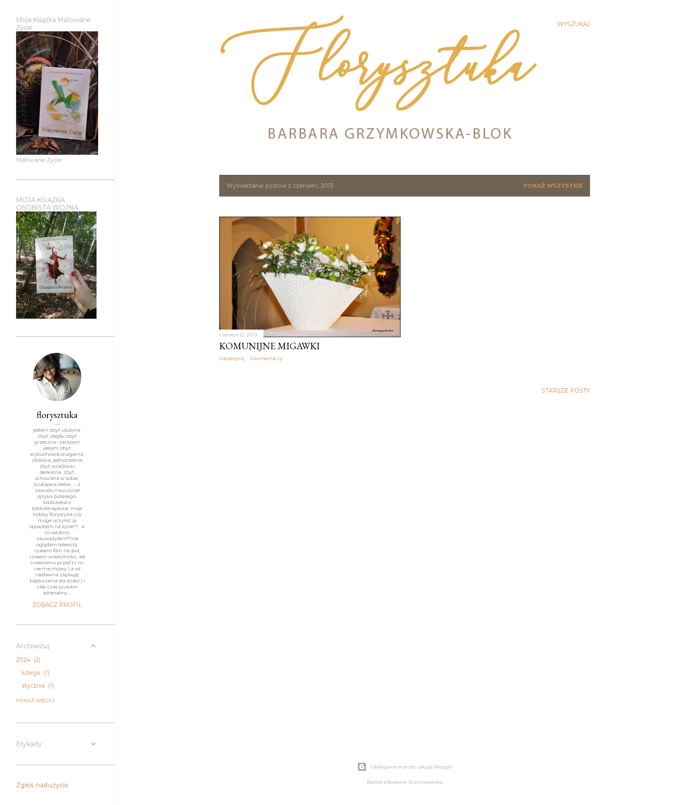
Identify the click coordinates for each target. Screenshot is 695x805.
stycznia (37, 685)
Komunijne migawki (269, 346)
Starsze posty (566, 390)
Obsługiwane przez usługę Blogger (411, 767)
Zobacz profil (57, 604)
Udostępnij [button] (231, 358)
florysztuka (57, 414)
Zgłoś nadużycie (42, 785)
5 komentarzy (266, 358)
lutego (35, 672)
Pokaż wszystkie (553, 185)
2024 (27, 660)
